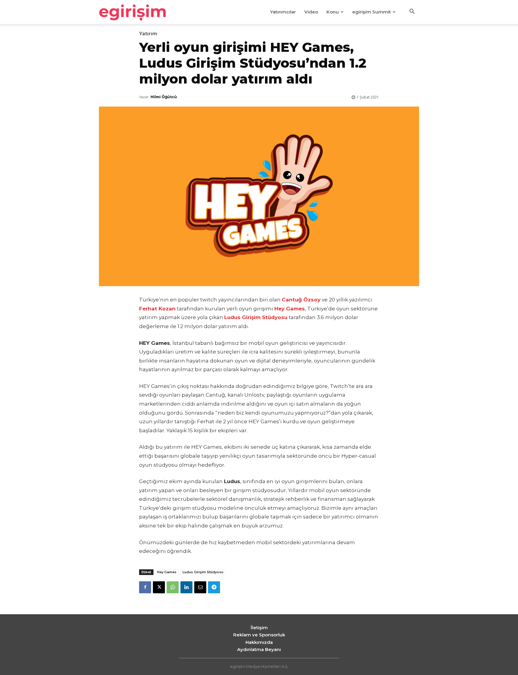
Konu (332, 12)
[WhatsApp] (173, 587)
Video (311, 12)
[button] (412, 12)
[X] (159, 587)
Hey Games (167, 572)
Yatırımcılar (283, 12)
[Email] (200, 587)
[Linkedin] (186, 587)
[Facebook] (145, 587)
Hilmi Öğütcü (163, 97)
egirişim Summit (371, 12)
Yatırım (148, 33)
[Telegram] (214, 587)
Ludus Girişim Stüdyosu (203, 572)
